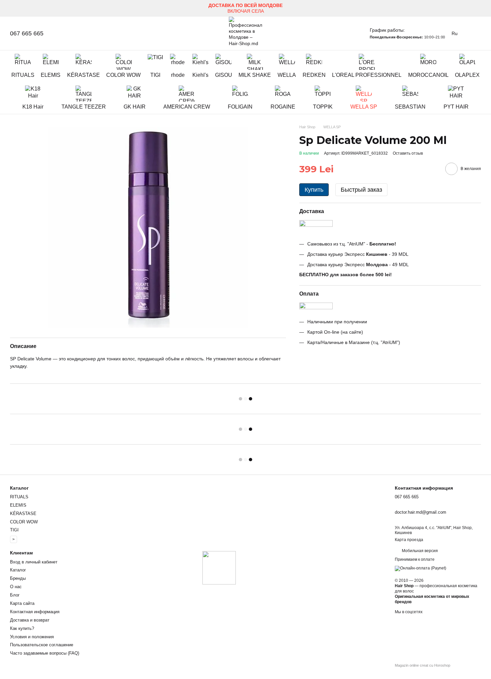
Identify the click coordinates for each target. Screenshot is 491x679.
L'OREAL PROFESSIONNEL (366, 75)
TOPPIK (323, 107)
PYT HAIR (456, 107)
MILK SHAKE (254, 75)
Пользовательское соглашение (41, 644)
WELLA (287, 75)
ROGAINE (283, 107)
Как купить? (22, 628)
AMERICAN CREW (186, 107)
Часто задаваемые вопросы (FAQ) (44, 653)
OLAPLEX (467, 75)
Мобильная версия (419, 550)
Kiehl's (200, 75)
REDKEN (314, 75)
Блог (15, 595)
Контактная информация (34, 611)
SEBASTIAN (410, 107)
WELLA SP (363, 107)
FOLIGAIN (240, 107)
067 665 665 (26, 33)
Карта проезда (409, 539)
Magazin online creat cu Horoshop (422, 665)
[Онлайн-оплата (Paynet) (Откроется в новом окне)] (420, 568)
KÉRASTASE (83, 75)
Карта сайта (22, 603)
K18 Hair (32, 107)
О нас (16, 586)
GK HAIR (135, 107)
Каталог (18, 569)
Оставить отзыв (408, 153)
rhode (178, 75)
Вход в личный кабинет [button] (33, 561)
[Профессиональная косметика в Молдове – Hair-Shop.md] (219, 567)
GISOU (223, 75)
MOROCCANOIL (428, 75)
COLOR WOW (123, 75)
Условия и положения (32, 636)
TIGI (155, 75)
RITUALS (22, 75)
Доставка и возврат (29, 620)
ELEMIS (50, 75)
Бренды (18, 578)
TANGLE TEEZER (83, 107)
